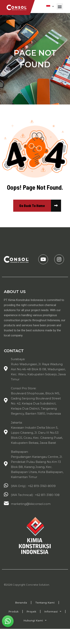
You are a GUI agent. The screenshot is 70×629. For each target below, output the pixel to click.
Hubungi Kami (33, 620)
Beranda (21, 602)
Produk (13, 611)
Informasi (51, 611)
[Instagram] (59, 259)
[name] (32, 206)
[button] (60, 6)
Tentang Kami (45, 602)
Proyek (31, 611)
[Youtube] (43, 259)
